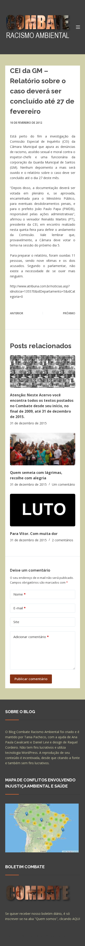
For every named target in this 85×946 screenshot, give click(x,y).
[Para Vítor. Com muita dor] (42, 510)
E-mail (19, 608)
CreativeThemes (18, 940)
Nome (19, 594)
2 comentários (62, 540)
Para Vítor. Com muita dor (34, 533)
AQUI (76, 919)
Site (16, 622)
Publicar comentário (31, 678)
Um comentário (63, 484)
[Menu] (78, 27)
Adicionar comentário (31, 636)
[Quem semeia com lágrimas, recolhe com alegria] (42, 449)
